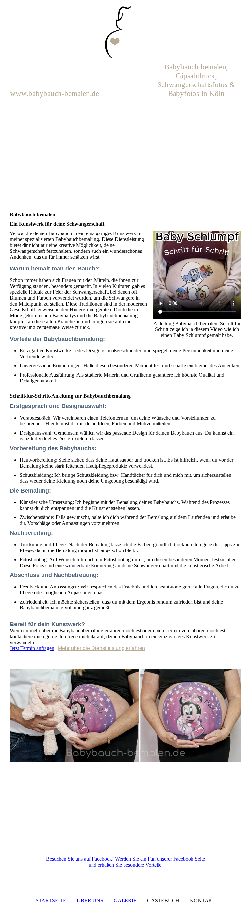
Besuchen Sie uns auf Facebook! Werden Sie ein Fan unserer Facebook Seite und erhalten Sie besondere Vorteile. (125, 861)
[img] (125, 33)
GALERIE (125, 900)
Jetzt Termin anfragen (32, 648)
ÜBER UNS (90, 900)
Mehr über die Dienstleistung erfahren (101, 648)
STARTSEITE (51, 900)
